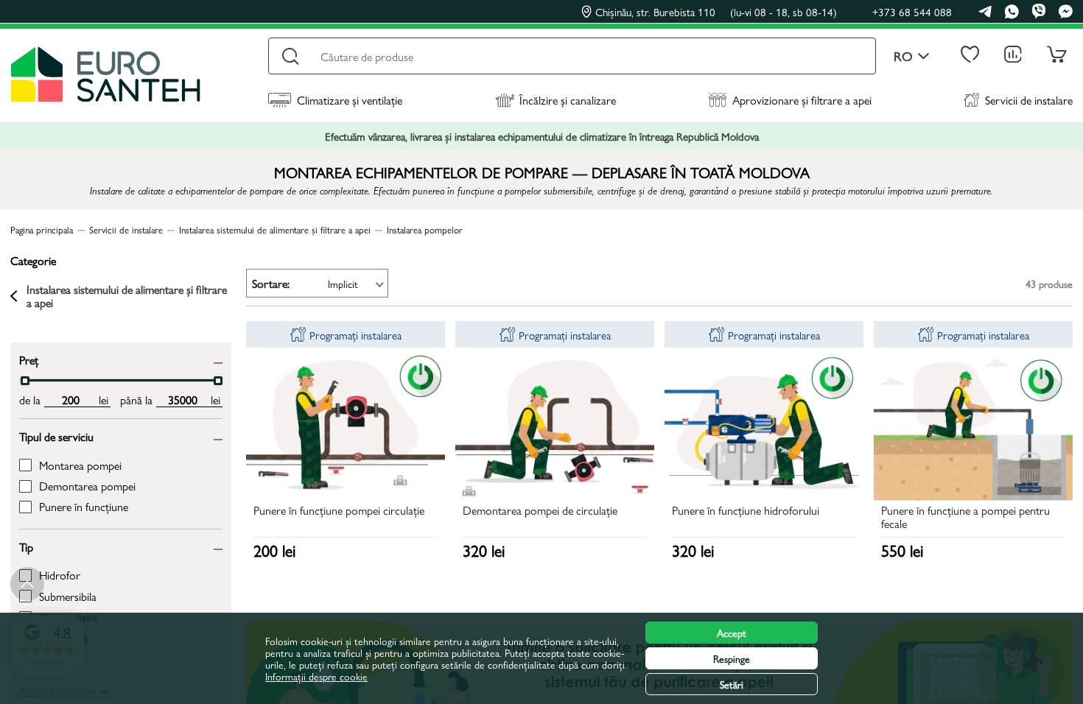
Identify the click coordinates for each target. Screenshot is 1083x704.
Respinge (731, 658)
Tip (26, 546)
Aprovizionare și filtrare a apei (802, 99)
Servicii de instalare (1029, 99)
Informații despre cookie (316, 676)
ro (903, 56)
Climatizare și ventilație (349, 99)
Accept (731, 632)
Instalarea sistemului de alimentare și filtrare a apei (127, 296)
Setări (731, 684)
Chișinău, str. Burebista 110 (716, 11)
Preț (28, 359)
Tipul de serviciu (56, 435)
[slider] (25, 380)
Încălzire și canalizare (567, 99)
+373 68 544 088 (912, 11)
